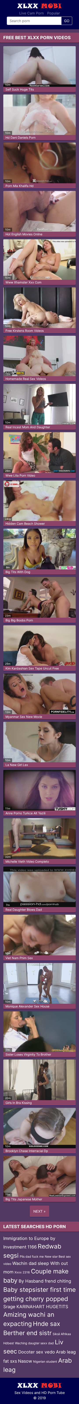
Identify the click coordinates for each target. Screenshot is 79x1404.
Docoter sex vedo (36, 1352)
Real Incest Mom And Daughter (27, 427)
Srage (9, 1306)
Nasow (25, 1361)
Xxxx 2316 (22, 1272)
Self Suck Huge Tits (19, 89)
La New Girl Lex (16, 765)
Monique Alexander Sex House (27, 1006)
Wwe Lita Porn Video (20, 475)
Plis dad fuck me (32, 1256)
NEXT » (39, 1211)
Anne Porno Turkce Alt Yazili (25, 813)
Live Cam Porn (31, 13)
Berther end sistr (27, 1333)
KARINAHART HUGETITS (42, 1306)
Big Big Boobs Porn (19, 620)
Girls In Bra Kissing (18, 1103)
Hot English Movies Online (23, 234)
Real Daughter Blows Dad (23, 909)
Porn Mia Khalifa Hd (19, 186)
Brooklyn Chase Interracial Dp (26, 1151)
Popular (53, 13)
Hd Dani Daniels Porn (20, 137)
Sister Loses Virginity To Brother (28, 1054)
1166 (32, 1247)
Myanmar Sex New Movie (23, 717)
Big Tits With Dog (17, 572)
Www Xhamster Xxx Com (23, 282)
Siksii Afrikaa (62, 1334)
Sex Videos (23, 1392)
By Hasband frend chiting (45, 1281)
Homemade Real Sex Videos (25, 379)
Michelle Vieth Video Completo (27, 861)
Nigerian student (45, 1361)
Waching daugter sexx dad (34, 1343)
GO (66, 21)
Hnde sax (46, 1323)
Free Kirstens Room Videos (24, 330)
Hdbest (8, 1343)
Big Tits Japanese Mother (23, 1199)
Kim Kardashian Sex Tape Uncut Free (32, 668)
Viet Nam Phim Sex (19, 958)
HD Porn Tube (53, 1392)
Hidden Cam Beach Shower (25, 523)
